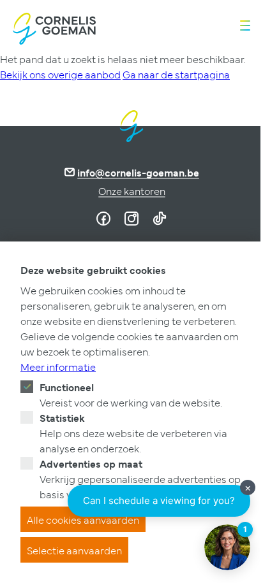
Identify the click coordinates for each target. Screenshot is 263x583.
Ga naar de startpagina (176, 74)
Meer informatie (58, 366)
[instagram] (131, 218)
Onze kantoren (131, 191)
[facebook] (103, 218)
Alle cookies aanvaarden (83, 519)
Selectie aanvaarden (74, 550)
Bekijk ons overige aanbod (60, 74)
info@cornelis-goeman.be (138, 172)
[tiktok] (159, 218)
